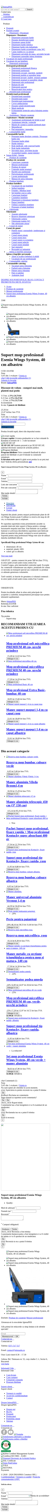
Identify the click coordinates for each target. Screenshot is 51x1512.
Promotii (9, 1414)
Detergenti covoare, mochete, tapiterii (27, 73)
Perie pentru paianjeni (21, 919)
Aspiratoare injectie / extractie (24, 122)
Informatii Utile (8, 1368)
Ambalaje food (18, 275)
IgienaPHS (12, 383)
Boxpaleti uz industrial (21, 249)
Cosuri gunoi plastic (20, 235)
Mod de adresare (8, 1208)
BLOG (31, 280)
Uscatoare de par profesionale (24, 259)
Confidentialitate (8, 1477)
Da (3, 1093)
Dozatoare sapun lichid (21, 42)
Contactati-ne (7, 1339)
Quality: (9, 1203)
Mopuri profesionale (20, 165)
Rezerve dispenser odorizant (23, 216)
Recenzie (5, 1214)
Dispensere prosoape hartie (23, 37)
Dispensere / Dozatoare (17, 33)
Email (4, 478)
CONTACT (39, 280)
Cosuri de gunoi (14, 226)
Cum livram (11, 1375)
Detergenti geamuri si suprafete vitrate (27, 80)
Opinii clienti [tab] (11, 510)
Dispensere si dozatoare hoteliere (25, 200)
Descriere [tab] (10, 503)
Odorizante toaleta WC (21, 221)
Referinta (5, 604)
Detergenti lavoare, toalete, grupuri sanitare (29, 77)
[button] (38, 1496)
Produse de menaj (19, 167)
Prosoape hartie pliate (20, 141)
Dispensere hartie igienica (22, 45)
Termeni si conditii (14, 1393)
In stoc (4, 606)
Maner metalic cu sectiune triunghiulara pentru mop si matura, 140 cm (25, 957)
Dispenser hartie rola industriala (25, 47)
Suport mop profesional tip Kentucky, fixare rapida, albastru (24, 1029)
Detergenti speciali (19, 87)
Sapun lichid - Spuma (15, 155)
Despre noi (10, 1409)
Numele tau (6, 1211)
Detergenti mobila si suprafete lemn (26, 75)
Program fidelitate (13, 1382)
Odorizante (12, 209)
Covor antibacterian (20, 103)
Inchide (5, 499)
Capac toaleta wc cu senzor (23, 52)
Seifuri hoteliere (18, 188)
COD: (4, 371)
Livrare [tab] (9, 508)
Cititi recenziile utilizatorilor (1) (16, 378)
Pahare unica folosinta (21, 270)
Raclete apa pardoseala (21, 172)
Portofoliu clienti (13, 1419)
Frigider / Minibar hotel (21, 190)
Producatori (11, 1416)
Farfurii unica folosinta (21, 268)
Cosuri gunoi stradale (20, 245)
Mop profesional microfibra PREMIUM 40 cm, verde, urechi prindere (25, 1001)
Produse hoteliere (15, 181)
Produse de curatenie (16, 157)
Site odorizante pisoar (20, 223)
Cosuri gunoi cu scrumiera (22, 240)
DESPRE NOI (7, 280)
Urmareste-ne (7, 1425)
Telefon (4, 481)
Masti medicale (18, 108)
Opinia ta (23, 376)
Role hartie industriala (21, 148)
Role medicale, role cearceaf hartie (26, 146)
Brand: (4, 383)
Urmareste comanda (14, 1380)
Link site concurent (9, 484)
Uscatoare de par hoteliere (17, 61)
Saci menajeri (17, 247)
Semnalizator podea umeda (24, 979)
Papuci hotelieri (18, 202)
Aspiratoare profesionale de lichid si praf (28, 120)
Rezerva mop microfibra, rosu (26, 935)
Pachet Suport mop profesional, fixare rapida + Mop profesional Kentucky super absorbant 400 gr (27, 834)
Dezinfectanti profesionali (18, 92)
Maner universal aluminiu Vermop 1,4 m (23, 898)
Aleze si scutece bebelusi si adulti (25, 256)
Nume (4, 475)
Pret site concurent (9, 488)
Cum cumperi (12, 1377)
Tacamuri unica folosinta (22, 266)
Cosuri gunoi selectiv (20, 242)
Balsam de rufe (18, 85)
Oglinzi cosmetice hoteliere (23, 205)
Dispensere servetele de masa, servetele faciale (31, 54)
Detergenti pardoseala (20, 70)
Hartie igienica (18, 143)
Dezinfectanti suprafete (21, 96)
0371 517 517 (14, 1346)
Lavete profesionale (20, 176)
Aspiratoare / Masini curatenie (20, 115)
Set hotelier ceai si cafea (21, 193)
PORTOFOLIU (21, 280)
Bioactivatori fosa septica (22, 89)
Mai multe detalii (8, 493)
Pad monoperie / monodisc (22, 129)
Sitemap (9, 1421)
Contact (9, 1398)
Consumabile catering (16, 261)
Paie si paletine (18, 273)
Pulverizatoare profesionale (23, 174)
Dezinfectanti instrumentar (22, 101)
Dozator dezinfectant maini (23, 40)
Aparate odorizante (19, 214)
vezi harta (5, 1364)
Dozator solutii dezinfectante (23, 106)
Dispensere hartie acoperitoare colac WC (28, 49)
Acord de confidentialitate (17, 1396)
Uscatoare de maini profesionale (19, 59)
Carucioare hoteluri (19, 195)
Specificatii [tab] (10, 505)
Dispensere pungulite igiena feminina (27, 56)
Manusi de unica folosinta (22, 179)
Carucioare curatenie (20, 162)
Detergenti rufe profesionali (23, 82)
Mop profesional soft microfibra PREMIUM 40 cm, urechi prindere (27, 647)
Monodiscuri (17, 127)
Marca (3, 601)
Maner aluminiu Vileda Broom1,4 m (22, 783)
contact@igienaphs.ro (16, 1350)
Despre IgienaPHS (10, 1402)
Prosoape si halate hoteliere (23, 207)
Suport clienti (7, 1386)
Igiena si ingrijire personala (19, 252)
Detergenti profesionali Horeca (24, 68)
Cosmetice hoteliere (20, 197)
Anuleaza (5, 1229)
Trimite (4, 496)
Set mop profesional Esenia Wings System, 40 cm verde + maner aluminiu (26, 1060)
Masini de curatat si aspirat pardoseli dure (29, 125)
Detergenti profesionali (17, 63)
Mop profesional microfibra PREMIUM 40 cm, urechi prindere (25, 670)
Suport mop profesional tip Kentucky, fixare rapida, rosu (26, 859)
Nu (3, 1100)
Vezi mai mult (6, 556)
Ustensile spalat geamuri (22, 169)
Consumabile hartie (15, 132)
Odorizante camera (19, 219)
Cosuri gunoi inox (19, 237)
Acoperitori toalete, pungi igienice (25, 153)
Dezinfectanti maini (20, 99)
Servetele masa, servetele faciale (25, 150)
